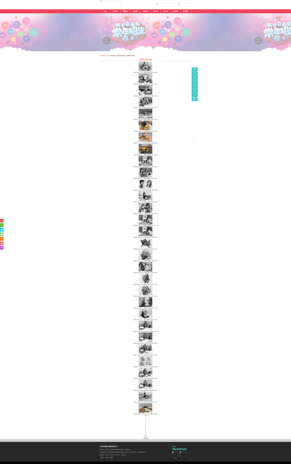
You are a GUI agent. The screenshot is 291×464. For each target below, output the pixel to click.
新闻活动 (145, 11)
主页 (107, 55)
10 (145, 431)
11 (145, 433)
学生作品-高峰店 (120, 55)
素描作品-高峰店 (130, 55)
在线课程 (175, 11)
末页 (145, 436)
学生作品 (165, 11)
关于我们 (115, 11)
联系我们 (185, 11)
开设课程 (135, 11)
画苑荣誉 (125, 11)
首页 (105, 11)
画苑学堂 (155, 11)
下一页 (145, 435)
